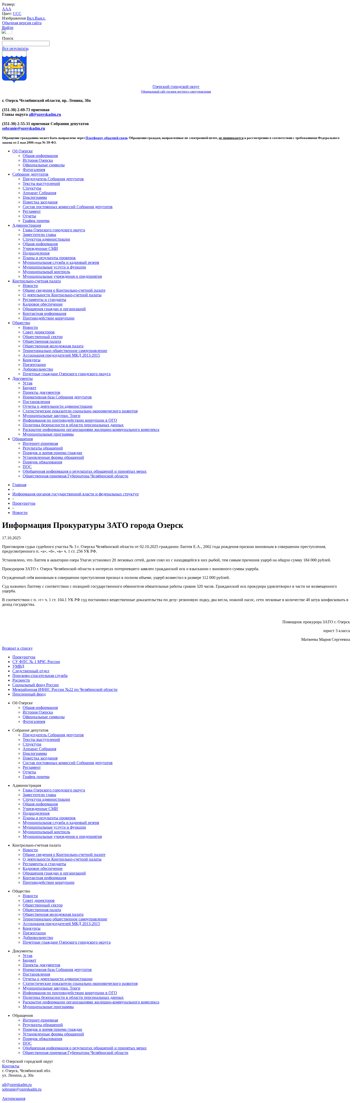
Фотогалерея (34, 169)
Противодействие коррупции (48, 318)
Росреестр (21, 680)
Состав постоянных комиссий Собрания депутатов (68, 207)
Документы (22, 378)
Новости (30, 285)
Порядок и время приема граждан (52, 453)
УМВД (18, 666)
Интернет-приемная (40, 443)
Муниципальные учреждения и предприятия (62, 276)
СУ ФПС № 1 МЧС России (36, 661)
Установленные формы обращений (53, 457)
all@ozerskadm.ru (45, 114)
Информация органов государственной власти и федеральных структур (75, 494)
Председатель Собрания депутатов (53, 179)
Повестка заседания (40, 202)
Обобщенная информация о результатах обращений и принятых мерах (85, 471)
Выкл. (40, 18)
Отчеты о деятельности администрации (58, 406)
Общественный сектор (43, 336)
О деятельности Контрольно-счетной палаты (62, 295)
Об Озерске (22, 151)
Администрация (26, 225)
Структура (32, 188)
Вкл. (31, 18)
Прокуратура (23, 503)
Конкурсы (31, 360)
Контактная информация (44, 313)
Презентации (34, 364)
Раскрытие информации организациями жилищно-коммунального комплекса (91, 429)
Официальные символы (44, 165)
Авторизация (13, 1098)
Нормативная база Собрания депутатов (57, 397)
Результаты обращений (43, 448)
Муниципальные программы (48, 434)
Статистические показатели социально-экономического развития (80, 411)
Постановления (36, 401)
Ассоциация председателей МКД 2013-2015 (61, 355)
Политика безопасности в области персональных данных (73, 425)
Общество (21, 323)
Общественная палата (42, 341)
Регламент (32, 211)
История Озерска (38, 160)
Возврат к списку (17, 648)
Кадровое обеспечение (43, 304)
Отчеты (29, 216)
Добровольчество (38, 369)
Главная (19, 485)
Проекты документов (41, 392)
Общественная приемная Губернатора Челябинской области (75, 476)
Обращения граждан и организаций (54, 309)
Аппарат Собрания (39, 193)
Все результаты (15, 48)
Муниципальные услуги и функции (54, 267)
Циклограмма (35, 197)
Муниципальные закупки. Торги (51, 415)
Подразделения (36, 253)
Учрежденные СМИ (40, 248)
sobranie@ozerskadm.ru (23, 128)
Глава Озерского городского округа (54, 230)
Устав (27, 383)
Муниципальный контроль (46, 271)
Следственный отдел (30, 671)
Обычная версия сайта (21, 23)
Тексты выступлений (41, 183)
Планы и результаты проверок (49, 258)
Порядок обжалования (42, 462)
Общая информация (40, 155)
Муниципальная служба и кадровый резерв (61, 262)
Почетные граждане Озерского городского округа (67, 374)
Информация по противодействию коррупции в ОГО (70, 420)
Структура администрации (46, 239)
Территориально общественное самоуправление (65, 350)
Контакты (10, 1066)
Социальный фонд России (35, 685)
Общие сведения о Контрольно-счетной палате (64, 290)
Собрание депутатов (30, 174)
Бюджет (29, 388)
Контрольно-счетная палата (36, 281)
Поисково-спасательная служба (40, 675)
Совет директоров (39, 332)
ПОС (27, 466)
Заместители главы (39, 234)
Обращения (22, 439)
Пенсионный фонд (29, 694)
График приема (36, 220)
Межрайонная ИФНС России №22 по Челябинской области (65, 689)
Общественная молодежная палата (53, 346)
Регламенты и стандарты (44, 299)
